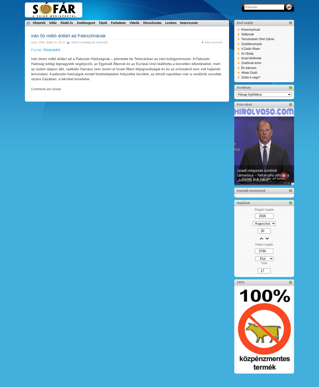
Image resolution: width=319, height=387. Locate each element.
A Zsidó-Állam (250, 49)
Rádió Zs (67, 23)
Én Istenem (248, 68)
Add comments (214, 42)
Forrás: (45, 50)
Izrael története (251, 58)
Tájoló (103, 23)
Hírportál (39, 23)
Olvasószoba (152, 23)
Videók (134, 23)
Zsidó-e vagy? (250, 77)
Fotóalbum (118, 23)
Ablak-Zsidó (249, 72)
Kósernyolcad (250, 29)
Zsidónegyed (86, 23)
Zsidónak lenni (251, 63)
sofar (34, 42)
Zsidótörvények (251, 44)
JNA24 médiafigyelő (83, 42)
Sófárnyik (247, 34)
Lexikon (170, 23)
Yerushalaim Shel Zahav (257, 39)
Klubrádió (102, 42)
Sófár (53, 23)
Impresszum (189, 23)
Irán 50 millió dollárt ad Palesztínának (68, 35)
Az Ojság (247, 53)
